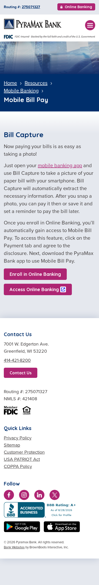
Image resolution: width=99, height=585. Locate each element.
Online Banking (78, 7)
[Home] (33, 24)
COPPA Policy (18, 466)
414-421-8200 (17, 360)
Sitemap (12, 445)
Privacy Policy (17, 438)
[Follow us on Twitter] (55, 496)
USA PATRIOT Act (22, 459)
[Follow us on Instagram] (24, 496)
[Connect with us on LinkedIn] (39, 496)
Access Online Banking (34, 289)
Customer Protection (24, 452)
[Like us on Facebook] (9, 496)
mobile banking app (60, 165)
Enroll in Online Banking (35, 274)
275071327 (31, 7)
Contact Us (20, 372)
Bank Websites (14, 547)
